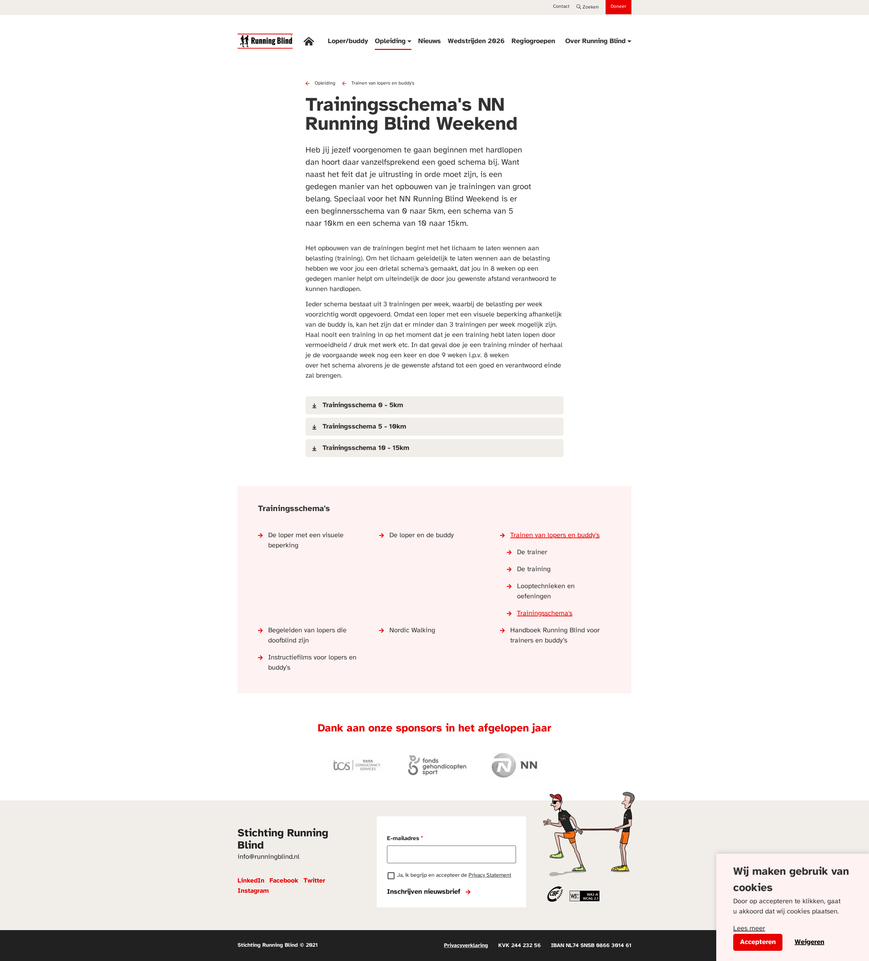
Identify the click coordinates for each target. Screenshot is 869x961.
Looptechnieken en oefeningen (546, 591)
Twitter (314, 880)
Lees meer (749, 928)
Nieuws (429, 41)
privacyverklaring (466, 945)
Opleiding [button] (390, 41)
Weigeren (809, 942)
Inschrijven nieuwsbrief (423, 891)
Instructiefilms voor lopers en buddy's (312, 662)
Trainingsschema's (544, 613)
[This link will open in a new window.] (584, 895)
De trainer (532, 552)
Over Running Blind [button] (595, 41)
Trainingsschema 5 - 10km (364, 426)
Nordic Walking (412, 630)
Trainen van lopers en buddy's (382, 83)
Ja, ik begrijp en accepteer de (454, 875)
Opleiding (325, 83)
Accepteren (758, 942)
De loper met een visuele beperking (306, 540)
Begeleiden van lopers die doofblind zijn (307, 635)
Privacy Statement (489, 875)
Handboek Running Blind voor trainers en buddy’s (555, 635)
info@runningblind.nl (268, 856)
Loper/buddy (348, 41)
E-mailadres (403, 838)
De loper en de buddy (421, 535)
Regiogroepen (533, 41)
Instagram (253, 891)
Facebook (284, 880)
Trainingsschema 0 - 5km (362, 405)
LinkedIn (251, 880)
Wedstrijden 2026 (476, 41)
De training (534, 569)
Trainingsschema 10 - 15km (365, 448)
